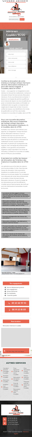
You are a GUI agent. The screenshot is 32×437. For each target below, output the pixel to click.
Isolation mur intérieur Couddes (5, 387)
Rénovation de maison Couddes (16, 379)
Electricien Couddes (6, 381)
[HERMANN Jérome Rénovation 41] (16, 8)
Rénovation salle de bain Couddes (16, 391)
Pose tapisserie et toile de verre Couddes (16, 371)
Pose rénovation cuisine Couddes (27, 370)
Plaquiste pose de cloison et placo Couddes (26, 385)
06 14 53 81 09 (22, 1)
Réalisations (14, 40)
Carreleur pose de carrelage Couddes (6, 370)
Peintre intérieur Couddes (26, 377)
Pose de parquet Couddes (15, 385)
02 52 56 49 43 (9, 1)
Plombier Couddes (5, 376)
